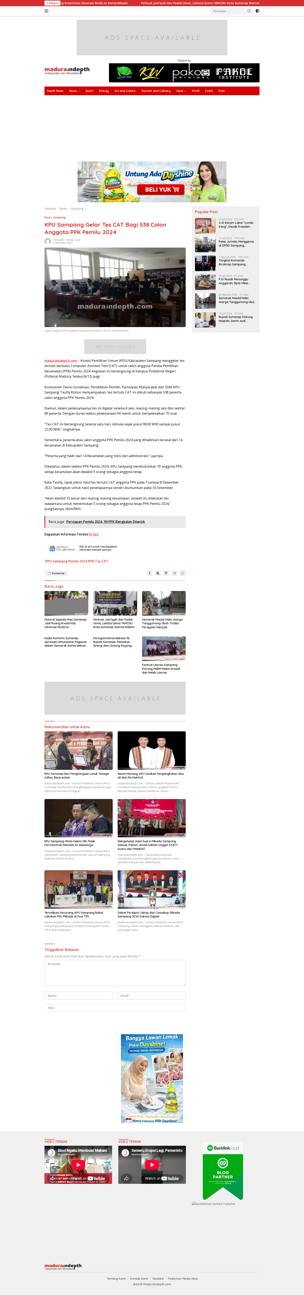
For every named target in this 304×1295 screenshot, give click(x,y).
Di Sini (93, 534)
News (73, 91)
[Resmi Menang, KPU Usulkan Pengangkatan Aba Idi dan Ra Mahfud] (152, 750)
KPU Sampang (56, 561)
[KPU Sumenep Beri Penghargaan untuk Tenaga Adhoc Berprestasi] (78, 750)
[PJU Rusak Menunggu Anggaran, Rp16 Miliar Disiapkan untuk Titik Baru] (205, 282)
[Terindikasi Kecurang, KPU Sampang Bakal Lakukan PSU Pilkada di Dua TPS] (78, 889)
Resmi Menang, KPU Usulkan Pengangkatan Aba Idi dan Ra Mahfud (151, 775)
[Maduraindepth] (67, 70)
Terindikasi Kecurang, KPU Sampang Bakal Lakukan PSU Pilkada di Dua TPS (73, 914)
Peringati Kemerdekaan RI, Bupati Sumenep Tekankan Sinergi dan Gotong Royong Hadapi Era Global (112, 642)
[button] (249, 10)
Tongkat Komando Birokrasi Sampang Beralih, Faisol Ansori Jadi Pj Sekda (236, 262)
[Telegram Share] (174, 573)
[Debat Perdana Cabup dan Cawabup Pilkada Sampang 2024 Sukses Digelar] (152, 889)
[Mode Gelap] (257, 10)
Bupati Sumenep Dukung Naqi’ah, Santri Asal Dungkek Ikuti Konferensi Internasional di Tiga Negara (236, 319)
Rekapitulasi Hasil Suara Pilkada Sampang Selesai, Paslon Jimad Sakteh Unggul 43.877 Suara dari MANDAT (148, 845)
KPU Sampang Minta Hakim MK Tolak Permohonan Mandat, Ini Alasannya (69, 843)
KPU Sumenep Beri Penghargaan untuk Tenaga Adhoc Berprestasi (76, 775)
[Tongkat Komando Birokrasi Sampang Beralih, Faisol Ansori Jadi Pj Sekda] (205, 263)
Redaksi (158, 1279)
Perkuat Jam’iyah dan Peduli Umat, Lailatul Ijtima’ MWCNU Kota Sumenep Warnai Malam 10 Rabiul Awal (159, 3)
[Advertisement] (168, 126)
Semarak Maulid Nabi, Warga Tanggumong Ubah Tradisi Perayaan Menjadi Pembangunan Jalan (162, 623)
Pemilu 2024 (73, 240)
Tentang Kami (116, 1279)
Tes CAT (101, 561)
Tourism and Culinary (155, 91)
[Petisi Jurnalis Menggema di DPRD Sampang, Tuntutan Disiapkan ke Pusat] (205, 244)
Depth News (55, 91)
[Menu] (47, 10)
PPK (91, 561)
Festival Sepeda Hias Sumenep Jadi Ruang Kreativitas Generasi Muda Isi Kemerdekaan (65, 623)
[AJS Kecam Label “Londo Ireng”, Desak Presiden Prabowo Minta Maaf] (205, 225)
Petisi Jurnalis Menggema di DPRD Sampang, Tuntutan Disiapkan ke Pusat (236, 243)
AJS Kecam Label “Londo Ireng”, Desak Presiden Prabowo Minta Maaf (236, 224)
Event (209, 91)
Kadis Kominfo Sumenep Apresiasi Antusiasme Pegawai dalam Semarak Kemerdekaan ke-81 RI (65, 642)
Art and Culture (125, 91)
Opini (179, 91)
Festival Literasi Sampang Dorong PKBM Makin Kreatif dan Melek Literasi (161, 668)
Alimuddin (58, 240)
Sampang (59, 217)
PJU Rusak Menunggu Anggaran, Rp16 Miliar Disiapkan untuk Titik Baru (237, 281)
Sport (89, 91)
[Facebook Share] (149, 573)
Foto (222, 91)
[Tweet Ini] (158, 573)
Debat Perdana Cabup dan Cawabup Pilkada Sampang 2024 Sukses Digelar (149, 914)
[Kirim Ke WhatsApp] (183, 573)
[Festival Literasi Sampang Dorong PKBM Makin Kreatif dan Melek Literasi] (164, 648)
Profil (195, 91)
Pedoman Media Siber (183, 1279)
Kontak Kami (139, 1279)
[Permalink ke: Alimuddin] (47, 241)
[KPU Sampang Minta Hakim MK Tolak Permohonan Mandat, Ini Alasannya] (78, 818)
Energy (104, 91)
